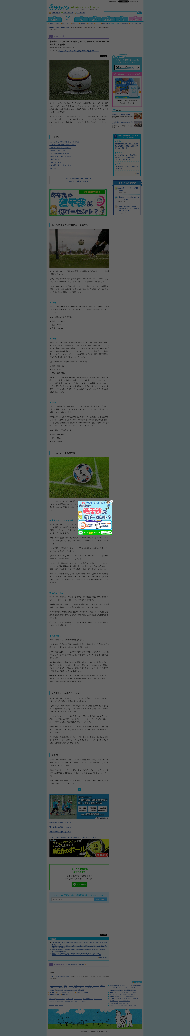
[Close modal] (111, 501)
